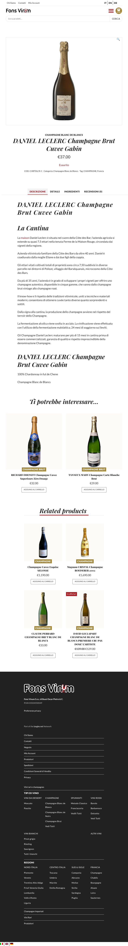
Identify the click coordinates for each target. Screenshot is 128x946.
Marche (53, 883)
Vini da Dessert (33, 798)
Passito (27, 808)
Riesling (28, 844)
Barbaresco (96, 808)
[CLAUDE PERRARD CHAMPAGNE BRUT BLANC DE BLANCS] (43, 609)
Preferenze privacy (32, 711)
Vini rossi (96, 798)
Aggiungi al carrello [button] (34, 490)
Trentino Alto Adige (33, 883)
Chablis (94, 878)
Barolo (94, 803)
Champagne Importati (34, 911)
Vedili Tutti (76, 813)
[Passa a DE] (11, 944)
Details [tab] (55, 191)
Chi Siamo (11, 3)
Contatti (22, 3)
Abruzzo (76, 878)
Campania (76, 873)
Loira (93, 893)
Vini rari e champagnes (34, 787)
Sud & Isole (78, 867)
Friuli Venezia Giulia (34, 888)
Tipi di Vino (31, 793)
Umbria (53, 878)
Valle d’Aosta (30, 898)
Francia (100, 171)
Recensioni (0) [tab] (93, 191)
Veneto (27, 878)
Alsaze (94, 888)
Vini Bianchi (31, 833)
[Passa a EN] (6, 944)
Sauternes (95, 898)
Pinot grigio (29, 839)
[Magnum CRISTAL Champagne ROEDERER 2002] (85, 542)
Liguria (27, 903)
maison (25, 237)
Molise (75, 883)
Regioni (29, 862)
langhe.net (38, 726)
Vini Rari (28, 917)
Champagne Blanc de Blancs (65, 171)
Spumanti (76, 798)
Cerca (116, 18)
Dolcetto (95, 813)
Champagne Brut (34, 469)
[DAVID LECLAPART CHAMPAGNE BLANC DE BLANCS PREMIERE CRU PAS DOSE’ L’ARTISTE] (85, 609)
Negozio (27, 747)
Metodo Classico (79, 803)
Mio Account (34, 3)
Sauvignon (29, 849)
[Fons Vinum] (18, 11)
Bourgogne (96, 883)
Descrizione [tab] (38, 191)
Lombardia (29, 893)
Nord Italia (31, 867)
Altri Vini (96, 833)
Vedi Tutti (50, 826)
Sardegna (76, 893)
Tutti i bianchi (30, 854)
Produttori (29, 759)
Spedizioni (28, 765)
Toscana (54, 873)
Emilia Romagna (57, 888)
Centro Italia (58, 867)
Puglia (75, 898)
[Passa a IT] (1, 944)
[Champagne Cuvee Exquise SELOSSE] (43, 542)
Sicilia (74, 888)
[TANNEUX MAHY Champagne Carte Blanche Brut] (94, 441)
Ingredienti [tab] (72, 191)
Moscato (28, 803)
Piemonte (28, 873)
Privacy (27, 777)
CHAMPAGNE (90, 171)
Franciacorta (77, 808)
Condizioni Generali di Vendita (37, 771)
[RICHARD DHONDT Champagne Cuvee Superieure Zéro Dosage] (34, 441)
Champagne (43, 561)
